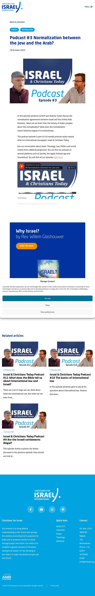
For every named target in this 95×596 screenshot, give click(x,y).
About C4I (60, 527)
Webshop (60, 541)
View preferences (47, 312)
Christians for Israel (22, 203)
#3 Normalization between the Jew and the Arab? (43, 203)
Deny (47, 305)
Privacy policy (54, 586)
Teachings (60, 538)
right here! (58, 158)
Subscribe (60, 530)
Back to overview (17, 22)
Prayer (59, 534)
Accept (47, 298)
